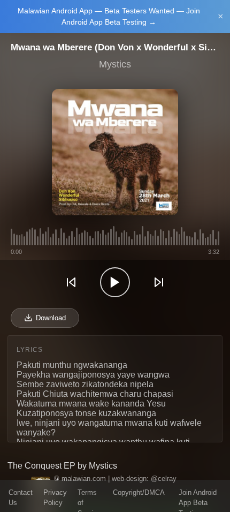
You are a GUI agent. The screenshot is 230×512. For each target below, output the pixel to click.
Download (51, 318)
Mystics (115, 64)
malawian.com (84, 479)
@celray (164, 479)
